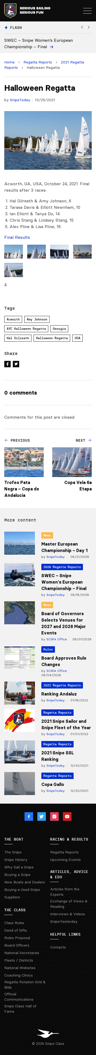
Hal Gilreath (18, 338)
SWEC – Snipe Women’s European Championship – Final (63, 582)
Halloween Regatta (52, 338)
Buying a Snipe (17, 874)
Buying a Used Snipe (22, 889)
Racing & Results (69, 839)
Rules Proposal (17, 937)
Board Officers (16, 945)
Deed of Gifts (15, 930)
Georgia (59, 329)
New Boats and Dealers (24, 882)
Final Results (17, 237)
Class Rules (14, 922)
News (47, 535)
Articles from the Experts (64, 892)
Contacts (58, 947)
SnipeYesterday (64, 921)
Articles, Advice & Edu (69, 874)
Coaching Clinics (18, 975)
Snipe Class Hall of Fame (20, 1009)
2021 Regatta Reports (62, 685)
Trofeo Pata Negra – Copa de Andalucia (21, 489)
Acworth (13, 319)
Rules (48, 649)
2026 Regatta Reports (62, 567)
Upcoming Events (65, 859)
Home (9, 62)
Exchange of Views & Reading (68, 904)
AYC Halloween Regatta (26, 329)
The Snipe (13, 852)
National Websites (19, 967)
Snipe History (15, 859)
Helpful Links (65, 934)
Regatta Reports (37, 62)
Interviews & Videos (67, 914)
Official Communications (19, 997)
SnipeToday (20, 99)
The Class (15, 909)
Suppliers (12, 897)
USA (77, 338)
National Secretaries (21, 952)
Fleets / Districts (18, 960)
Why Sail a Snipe (19, 867)
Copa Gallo (52, 784)
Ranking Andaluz (59, 694)
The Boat (13, 839)
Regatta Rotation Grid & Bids (25, 985)
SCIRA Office (56, 639)
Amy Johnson (37, 319)
